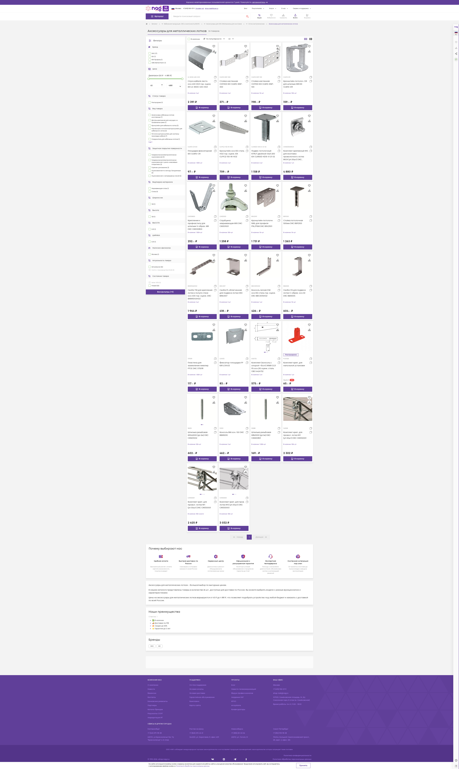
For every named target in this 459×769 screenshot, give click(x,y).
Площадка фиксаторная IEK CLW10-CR (200, 152)
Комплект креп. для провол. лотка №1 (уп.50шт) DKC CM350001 (294, 435)
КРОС (233, 701)
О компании (153, 685)
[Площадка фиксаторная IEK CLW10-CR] (202, 127)
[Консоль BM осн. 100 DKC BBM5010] (234, 409)
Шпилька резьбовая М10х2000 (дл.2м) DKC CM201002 (198, 435)
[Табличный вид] (310, 38)
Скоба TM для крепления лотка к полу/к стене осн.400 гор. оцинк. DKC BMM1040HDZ (200, 294)
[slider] (149, 79)
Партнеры (152, 705)
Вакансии (152, 693)
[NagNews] (235, 759)
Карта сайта (195, 705)
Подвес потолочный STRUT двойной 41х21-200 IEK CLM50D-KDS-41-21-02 (263, 154)
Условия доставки (197, 693)
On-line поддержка (197, 685)
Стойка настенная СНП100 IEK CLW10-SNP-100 (262, 84)
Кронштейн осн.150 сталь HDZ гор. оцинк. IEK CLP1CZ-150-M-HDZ (232, 154)
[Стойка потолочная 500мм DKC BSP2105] (297, 197)
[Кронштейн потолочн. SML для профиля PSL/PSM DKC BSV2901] (265, 197)
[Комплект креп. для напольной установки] (297, 336)
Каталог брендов (155, 709)
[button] (229, 2)
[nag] (246, 759)
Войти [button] (295, 18)
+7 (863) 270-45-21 (196, 733)
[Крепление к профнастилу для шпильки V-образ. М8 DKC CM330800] (202, 197)
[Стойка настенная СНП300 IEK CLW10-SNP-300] (234, 57)
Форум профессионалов (242, 693)
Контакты (152, 697)
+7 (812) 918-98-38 (280, 733)
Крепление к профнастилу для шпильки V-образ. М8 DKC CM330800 (198, 224)
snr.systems (236, 705)
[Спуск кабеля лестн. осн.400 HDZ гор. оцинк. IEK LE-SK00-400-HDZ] (202, 57)
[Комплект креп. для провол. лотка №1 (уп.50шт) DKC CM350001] (297, 409)
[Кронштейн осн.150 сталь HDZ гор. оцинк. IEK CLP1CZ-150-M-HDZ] (234, 127)
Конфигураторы (238, 709)
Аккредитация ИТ (155, 717)
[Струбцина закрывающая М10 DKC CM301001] (234, 197)
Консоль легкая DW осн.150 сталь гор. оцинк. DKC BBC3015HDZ (263, 293)
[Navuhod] (223, 759)
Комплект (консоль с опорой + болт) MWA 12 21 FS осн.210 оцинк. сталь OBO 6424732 (263, 367)
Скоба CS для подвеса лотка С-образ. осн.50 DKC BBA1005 (294, 293)
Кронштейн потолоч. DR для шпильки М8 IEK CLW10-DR (295, 84)
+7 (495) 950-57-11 (188, 9)
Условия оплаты (196, 689)
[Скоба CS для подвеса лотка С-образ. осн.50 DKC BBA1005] (297, 266)
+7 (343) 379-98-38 (155, 733)
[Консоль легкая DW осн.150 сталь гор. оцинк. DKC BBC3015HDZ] (265, 266)
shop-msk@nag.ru (211, 9)
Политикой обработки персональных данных (192, 766)
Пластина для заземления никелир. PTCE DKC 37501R (198, 365)
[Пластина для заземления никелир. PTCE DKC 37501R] (202, 336)
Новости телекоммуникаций (243, 689)
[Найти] (247, 16)
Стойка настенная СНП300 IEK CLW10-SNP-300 (231, 84)
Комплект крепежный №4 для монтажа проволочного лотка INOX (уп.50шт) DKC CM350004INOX (295, 155)
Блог (245, 9)
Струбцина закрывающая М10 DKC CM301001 (231, 223)
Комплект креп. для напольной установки (294, 364)
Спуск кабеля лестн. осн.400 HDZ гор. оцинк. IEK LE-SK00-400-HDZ (199, 84)
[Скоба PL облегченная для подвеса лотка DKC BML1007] (234, 266)
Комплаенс (194, 701)
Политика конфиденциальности (297, 755)
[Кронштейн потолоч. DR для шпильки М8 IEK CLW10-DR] (297, 57)
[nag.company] (212, 759)
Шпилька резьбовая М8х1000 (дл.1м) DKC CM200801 (261, 435)
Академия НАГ (237, 697)
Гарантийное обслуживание (202, 697)
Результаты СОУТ (155, 713)
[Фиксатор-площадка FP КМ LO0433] (234, 336)
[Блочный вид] (305, 38)
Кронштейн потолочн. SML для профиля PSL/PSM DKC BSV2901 (262, 223)
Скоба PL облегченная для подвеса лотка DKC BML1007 (231, 293)
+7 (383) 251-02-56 (238, 733)
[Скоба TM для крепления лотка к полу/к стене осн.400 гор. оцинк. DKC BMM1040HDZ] (202, 266)
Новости (151, 689)
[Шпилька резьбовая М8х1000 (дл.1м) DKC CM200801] (265, 409)
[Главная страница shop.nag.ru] (157, 8)
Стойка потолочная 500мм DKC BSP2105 (293, 222)
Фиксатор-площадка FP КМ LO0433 (231, 364)
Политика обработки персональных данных (292, 759)
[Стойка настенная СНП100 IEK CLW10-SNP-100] (265, 57)
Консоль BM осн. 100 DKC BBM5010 (232, 434)
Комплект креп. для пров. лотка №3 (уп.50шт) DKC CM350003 (232, 505)
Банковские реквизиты (158, 701)
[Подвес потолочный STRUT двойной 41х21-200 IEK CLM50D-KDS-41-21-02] (265, 127)
